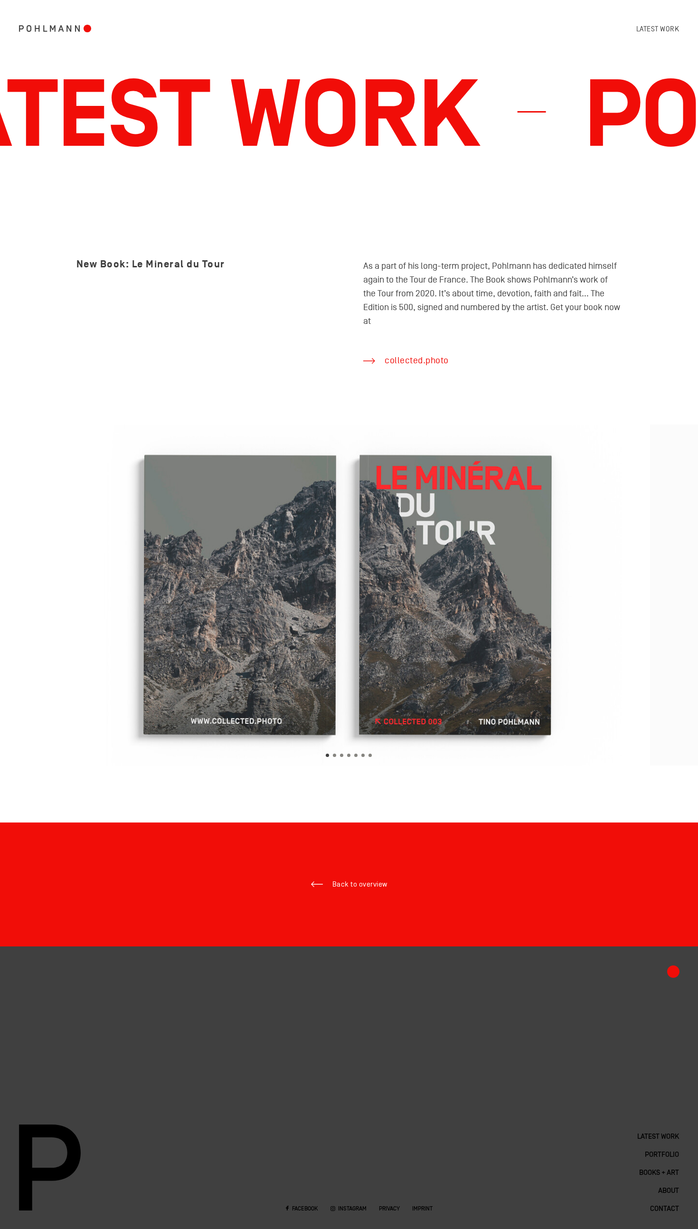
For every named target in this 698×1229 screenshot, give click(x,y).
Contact (664, 1209)
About (668, 1191)
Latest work (657, 29)
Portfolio (87, 28)
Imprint (422, 1209)
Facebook (305, 1209)
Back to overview (359, 884)
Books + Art (659, 1173)
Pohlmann (49, 28)
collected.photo (417, 360)
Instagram (352, 1209)
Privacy (389, 1209)
